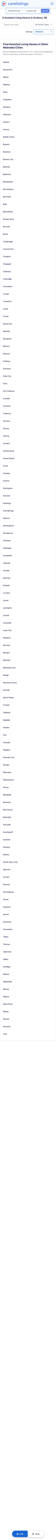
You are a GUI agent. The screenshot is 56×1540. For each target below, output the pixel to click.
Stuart (5, 899)
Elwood (6, 354)
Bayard (6, 144)
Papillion (6, 750)
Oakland (6, 712)
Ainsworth (7, 69)
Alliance (6, 84)
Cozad (6, 294)
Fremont (7, 406)
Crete (5, 309)
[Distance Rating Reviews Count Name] (44, 31)
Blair (5, 204)
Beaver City (8, 159)
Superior (7, 907)
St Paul (6, 877)
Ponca (5, 787)
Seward (6, 847)
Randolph (7, 795)
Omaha (6, 727)
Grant (5, 466)
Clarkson (7, 271)
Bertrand (7, 197)
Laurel (5, 600)
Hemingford (8, 525)
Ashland (6, 107)
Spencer (6, 869)
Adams (6, 62)
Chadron (7, 256)
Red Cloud (7, 810)
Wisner (6, 1019)
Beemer (6, 167)
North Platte (8, 697)
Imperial (6, 563)
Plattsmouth (8, 780)
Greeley (6, 473)
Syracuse (7, 922)
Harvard (6, 496)
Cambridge (8, 241)
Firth (5, 383)
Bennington (8, 189)
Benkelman (8, 182)
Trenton (6, 944)
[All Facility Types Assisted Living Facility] (44, 24)
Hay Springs (8, 510)
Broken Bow (8, 219)
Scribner (6, 839)
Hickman (7, 540)
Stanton (6, 884)
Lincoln (6, 615)
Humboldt (7, 555)
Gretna (6, 481)
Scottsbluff (8, 832)
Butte (5, 234)
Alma (5, 92)
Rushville (7, 817)
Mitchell (6, 660)
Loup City (7, 630)
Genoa (6, 428)
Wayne (6, 996)
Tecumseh (7, 929)
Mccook (6, 645)
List (21, 1534)
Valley (5, 959)
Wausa (6, 989)
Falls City (7, 376)
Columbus (7, 286)
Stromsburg (8, 892)
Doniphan (7, 339)
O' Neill (6, 705)
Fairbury (6, 361)
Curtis (5, 316)
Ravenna (7, 802)
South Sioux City (10, 862)
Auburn (6, 122)
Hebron (6, 518)
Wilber (6, 1011)
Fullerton (7, 413)
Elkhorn (6, 346)
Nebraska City (9, 667)
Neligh (6, 675)
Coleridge (7, 279)
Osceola (6, 742)
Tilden (5, 937)
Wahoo (6, 974)
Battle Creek (8, 137)
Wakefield (7, 981)
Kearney (6, 578)
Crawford (7, 301)
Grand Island (8, 458)
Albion (6, 77)
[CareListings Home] (23, 3)
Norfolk (6, 690)
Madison (7, 638)
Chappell (7, 264)
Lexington (7, 608)
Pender (6, 765)
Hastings (7, 503)
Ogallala (6, 720)
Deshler (6, 331)
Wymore (6, 1026)
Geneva (6, 421)
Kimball (6, 585)
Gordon (6, 443)
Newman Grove (10, 682)
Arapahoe (7, 99)
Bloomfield (7, 211)
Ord (4, 735)
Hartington (8, 488)
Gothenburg (8, 451)
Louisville (7, 623)
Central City (8, 249)
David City (7, 324)
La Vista (6, 593)
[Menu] (52, 3)
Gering (6, 436)
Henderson (8, 533)
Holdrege (7, 548)
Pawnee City (8, 757)
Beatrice (6, 152)
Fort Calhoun (9, 391)
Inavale (6, 570)
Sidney (6, 854)
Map (37, 1534)
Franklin (6, 398)
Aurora (6, 129)
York (5, 1034)
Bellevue (7, 174)
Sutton (6, 914)
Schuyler (7, 824)
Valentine (7, 952)
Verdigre (7, 967)
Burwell (6, 226)
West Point (8, 1004)
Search (45, 11)
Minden (6, 653)
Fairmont (7, 368)
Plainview (7, 772)
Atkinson (7, 114)
